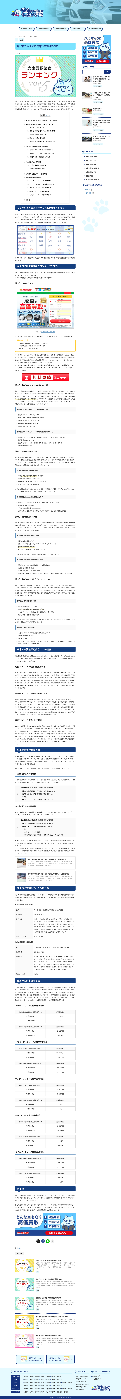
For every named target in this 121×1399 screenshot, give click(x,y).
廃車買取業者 (89, 176)
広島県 (42, 1389)
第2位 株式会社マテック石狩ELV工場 (41, 131)
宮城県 (42, 1376)
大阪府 (26, 1386)
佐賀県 (31, 1392)
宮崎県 (53, 1392)
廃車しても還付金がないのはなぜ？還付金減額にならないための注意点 (101, 79)
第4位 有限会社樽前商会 (37, 138)
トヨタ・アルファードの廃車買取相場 (40, 184)
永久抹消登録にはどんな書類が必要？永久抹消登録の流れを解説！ (101, 123)
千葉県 (48, 1379)
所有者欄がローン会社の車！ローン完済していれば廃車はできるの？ (101, 95)
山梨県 (48, 1382)
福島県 (59, 1376)
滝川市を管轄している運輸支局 (36, 174)
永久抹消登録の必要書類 (36, 169)
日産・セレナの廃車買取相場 (38, 191)
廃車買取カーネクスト (48, 332)
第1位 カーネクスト (35, 127)
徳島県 (53, 1389)
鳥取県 (26, 1389)
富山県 (31, 1382)
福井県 (42, 1382)
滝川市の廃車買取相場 (33, 177)
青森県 (31, 1376)
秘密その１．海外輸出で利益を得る (40, 150)
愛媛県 (64, 1389)
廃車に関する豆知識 (26, 29)
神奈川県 (59, 1379)
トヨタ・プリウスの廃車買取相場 (39, 181)
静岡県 (64, 1382)
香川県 (59, 1389)
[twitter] (38, 1241)
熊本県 (42, 1392)
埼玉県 (42, 1379)
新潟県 (26, 1382)
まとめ (27, 200)
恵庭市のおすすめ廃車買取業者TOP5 (48, 1298)
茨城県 (26, 1379)
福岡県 (26, 1392)
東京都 (53, 1379)
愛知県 (70, 1382)
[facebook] (43, 1241)
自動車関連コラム (78, 29)
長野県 (53, 1382)
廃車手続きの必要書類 (33, 162)
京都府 (37, 1386)
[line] (48, 1241)
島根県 (31, 1389)
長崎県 (37, 1392)
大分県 (48, 1392)
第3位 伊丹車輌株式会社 (37, 134)
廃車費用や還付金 (61, 29)
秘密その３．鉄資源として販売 (38, 157)
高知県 (70, 1389)
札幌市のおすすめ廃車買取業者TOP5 (48, 1260)
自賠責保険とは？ (98, 109)
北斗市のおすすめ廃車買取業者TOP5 (48, 1335)
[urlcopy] (52, 1241)
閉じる (48, 115)
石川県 (37, 1382)
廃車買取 (87, 190)
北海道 (19, 1248)
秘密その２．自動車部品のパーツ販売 (40, 153)
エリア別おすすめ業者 (95, 29)
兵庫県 (31, 1386)
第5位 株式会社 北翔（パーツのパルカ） (42, 142)
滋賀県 (42, 1386)
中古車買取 (88, 193)
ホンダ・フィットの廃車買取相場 (39, 188)
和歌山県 (59, 1386)
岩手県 (37, 1376)
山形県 (53, 1376)
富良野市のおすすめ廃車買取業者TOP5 (49, 1279)
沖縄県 (66, 1392)
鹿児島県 (59, 1392)
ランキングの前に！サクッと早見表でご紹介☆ (41, 120)
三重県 (53, 1386)
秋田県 (48, 1376)
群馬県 (37, 1379)
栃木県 (31, 1379)
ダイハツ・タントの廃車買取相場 (39, 195)
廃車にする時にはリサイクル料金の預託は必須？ (101, 138)
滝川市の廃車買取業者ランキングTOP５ (39, 124)
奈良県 (48, 1386)
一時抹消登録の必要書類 (36, 165)
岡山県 (37, 1389)
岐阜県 (59, 1382)
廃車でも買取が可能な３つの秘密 (36, 147)
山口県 (48, 1389)
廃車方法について (44, 29)
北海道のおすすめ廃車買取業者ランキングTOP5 (52, 1317)
